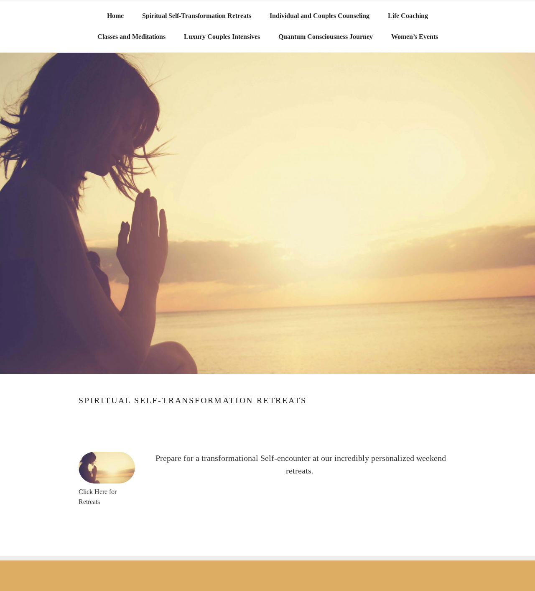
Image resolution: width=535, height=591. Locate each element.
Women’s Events (414, 36)
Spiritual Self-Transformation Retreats (196, 15)
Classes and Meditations (131, 36)
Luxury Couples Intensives (222, 36)
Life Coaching (408, 15)
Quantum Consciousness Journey (325, 36)
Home (115, 15)
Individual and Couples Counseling (319, 15)
